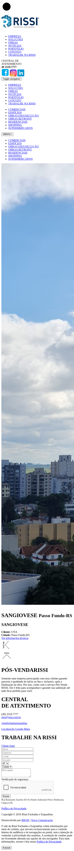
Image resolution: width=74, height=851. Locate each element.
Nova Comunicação (42, 820)
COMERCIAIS (16, 109)
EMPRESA (14, 36)
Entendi (6, 848)
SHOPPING (15, 124)
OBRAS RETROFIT (20, 118)
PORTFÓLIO (16, 48)
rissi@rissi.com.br (11, 717)
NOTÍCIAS (14, 45)
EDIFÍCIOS (15, 112)
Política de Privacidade (49, 841)
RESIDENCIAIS (17, 121)
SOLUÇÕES (15, 39)
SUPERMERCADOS (20, 128)
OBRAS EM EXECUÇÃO (23, 115)
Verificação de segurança (14, 779)
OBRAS (13, 42)
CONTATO (14, 51)
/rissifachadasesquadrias (14, 723)
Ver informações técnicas (14, 638)
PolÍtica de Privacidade (13, 808)
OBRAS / (7, 134)
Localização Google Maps (15, 729)
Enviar (6, 796)
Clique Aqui (8, 745)
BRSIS (25, 820)
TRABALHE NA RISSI (21, 54)
